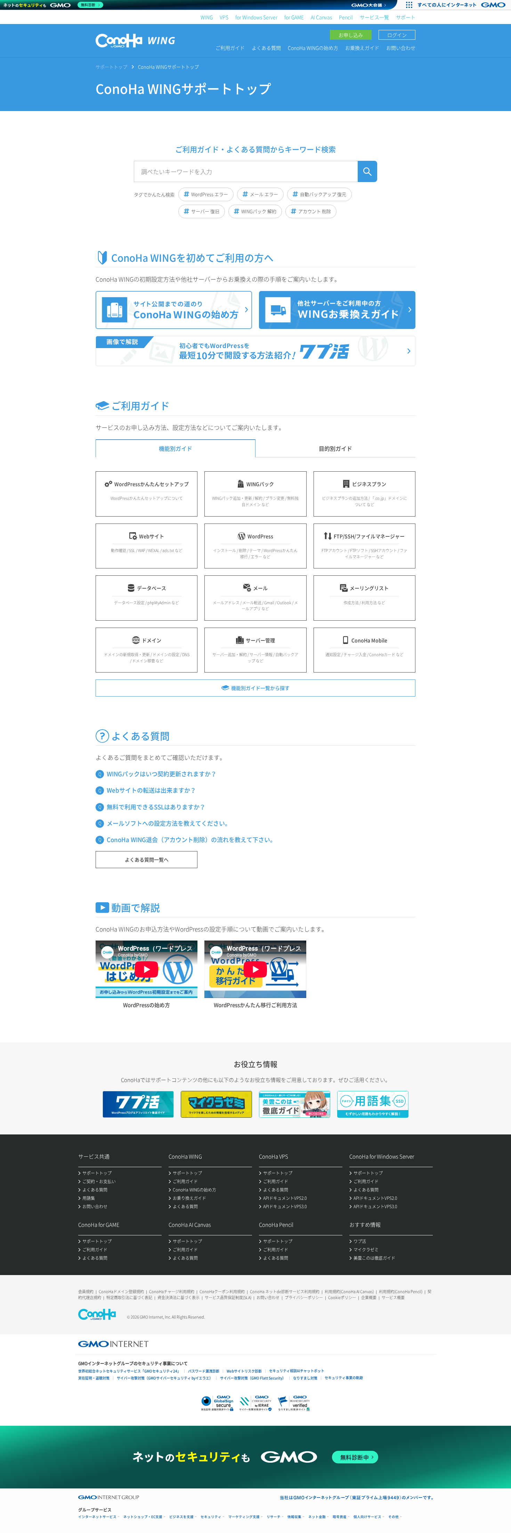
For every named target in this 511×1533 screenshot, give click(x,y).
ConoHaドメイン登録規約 (121, 1292)
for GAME (294, 17)
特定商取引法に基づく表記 (129, 1297)
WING (207, 17)
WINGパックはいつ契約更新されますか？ (162, 773)
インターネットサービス (97, 1517)
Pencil (346, 17)
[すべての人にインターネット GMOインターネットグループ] (462, 5)
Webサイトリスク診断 (244, 1371)
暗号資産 (340, 1517)
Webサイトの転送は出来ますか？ (151, 790)
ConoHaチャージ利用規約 (171, 1292)
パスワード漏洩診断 (203, 1371)
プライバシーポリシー (304, 1297)
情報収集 (294, 1517)
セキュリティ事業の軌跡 (344, 1377)
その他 (393, 1517)
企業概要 (368, 1297)
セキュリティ (211, 1517)
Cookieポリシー (342, 1297)
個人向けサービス (367, 1517)
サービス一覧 (374, 17)
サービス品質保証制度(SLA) (228, 1297)
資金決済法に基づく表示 (178, 1297)
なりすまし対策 (305, 1378)
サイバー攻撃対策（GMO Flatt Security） (253, 1378)
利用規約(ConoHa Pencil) (400, 1292)
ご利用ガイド (230, 47)
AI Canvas (321, 17)
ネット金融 (317, 1517)
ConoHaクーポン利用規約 (222, 1292)
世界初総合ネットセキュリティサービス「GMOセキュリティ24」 (129, 1371)
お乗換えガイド (362, 47)
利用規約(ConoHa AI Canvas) (349, 1292)
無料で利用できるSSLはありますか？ (156, 806)
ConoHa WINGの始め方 (313, 47)
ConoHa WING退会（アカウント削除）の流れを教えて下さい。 (191, 839)
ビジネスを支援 (181, 1517)
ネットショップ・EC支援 (142, 1517)
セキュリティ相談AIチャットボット (296, 1370)
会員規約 (86, 1292)
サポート (405, 17)
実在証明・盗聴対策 (94, 1378)
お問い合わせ (400, 47)
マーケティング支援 (244, 1517)
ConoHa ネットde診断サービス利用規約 (284, 1292)
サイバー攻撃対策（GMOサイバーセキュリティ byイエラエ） (165, 1378)
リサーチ (274, 1517)
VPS (224, 17)
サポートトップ (111, 66)
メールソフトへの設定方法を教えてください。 (169, 823)
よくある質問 (266, 47)
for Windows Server (256, 17)
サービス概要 (393, 1297)
